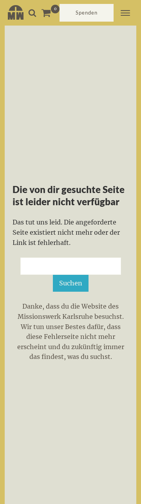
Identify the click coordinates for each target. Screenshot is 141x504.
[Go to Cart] (50, 13)
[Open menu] (125, 13)
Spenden (87, 12)
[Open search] (32, 13)
